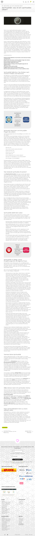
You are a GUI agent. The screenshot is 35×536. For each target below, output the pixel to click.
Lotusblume (7, 398)
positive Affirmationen (10, 403)
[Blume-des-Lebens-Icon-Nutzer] (25, 2)
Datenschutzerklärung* (21, 453)
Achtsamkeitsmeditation (10, 362)
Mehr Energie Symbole (6, 512)
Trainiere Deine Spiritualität (11, 66)
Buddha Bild (28, 398)
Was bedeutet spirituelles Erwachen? (13, 61)
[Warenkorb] (28, 2)
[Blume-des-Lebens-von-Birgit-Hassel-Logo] (2, 2)
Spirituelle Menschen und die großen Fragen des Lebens (17, 60)
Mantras (26, 378)
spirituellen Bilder (9, 394)
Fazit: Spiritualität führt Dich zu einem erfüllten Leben (17, 68)
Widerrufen (21, 524)
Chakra (14, 398)
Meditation (14, 361)
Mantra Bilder (4, 511)
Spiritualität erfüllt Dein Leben (12, 62)
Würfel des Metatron (23, 397)
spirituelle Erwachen (11, 174)
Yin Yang (14, 397)
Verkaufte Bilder (5, 513)
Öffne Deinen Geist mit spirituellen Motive (14, 67)
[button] (33, 2)
